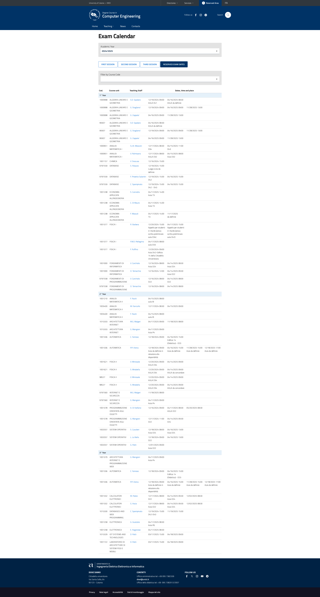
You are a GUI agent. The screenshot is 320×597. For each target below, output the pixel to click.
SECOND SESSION (129, 64)
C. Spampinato (136, 184)
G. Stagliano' (135, 107)
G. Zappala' (134, 115)
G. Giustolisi (135, 522)
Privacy (92, 592)
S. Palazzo (134, 165)
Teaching (108, 26)
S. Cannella (135, 191)
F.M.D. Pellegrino (137, 241)
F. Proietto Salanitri (138, 176)
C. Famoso (134, 336)
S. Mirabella (135, 369)
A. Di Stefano (135, 407)
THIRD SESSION (150, 64)
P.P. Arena (134, 347)
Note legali (103, 592)
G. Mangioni (135, 329)
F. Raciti (133, 298)
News (123, 26)
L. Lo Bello (134, 437)
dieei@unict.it (143, 579)
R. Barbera (134, 224)
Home (95, 26)
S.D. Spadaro (135, 99)
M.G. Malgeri (135, 321)
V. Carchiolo (135, 263)
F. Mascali (134, 213)
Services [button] (187, 3)
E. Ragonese (135, 529)
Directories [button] (171, 3)
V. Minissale (135, 361)
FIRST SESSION (107, 64)
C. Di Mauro (135, 202)
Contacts (136, 26)
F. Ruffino (134, 249)
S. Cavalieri (134, 429)
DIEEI (109, 3)
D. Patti (133, 534)
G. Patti (133, 444)
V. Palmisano (135, 153)
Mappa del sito (154, 592)
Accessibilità (118, 592)
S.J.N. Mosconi (136, 145)
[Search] (228, 15)
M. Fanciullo (135, 306)
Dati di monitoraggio (135, 592)
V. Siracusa (134, 161)
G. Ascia (133, 503)
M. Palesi (134, 495)
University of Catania (96, 3)
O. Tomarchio (135, 270)
